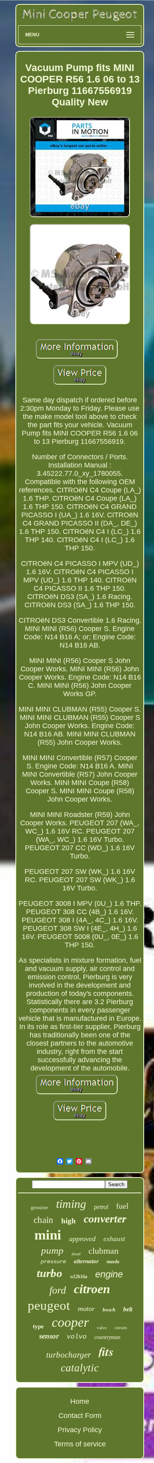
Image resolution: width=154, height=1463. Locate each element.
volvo (76, 1337)
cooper (70, 1322)
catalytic (80, 1368)
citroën (121, 1327)
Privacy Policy (80, 1430)
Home (79, 1401)
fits (106, 1351)
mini (47, 1235)
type (38, 1326)
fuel (122, 1206)
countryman (107, 1337)
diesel (76, 1254)
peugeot (49, 1305)
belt (127, 1309)
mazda (113, 1261)
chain (43, 1220)
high (68, 1221)
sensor (49, 1336)
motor (86, 1309)
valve (102, 1327)
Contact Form (79, 1416)
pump (52, 1250)
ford (57, 1290)
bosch (109, 1310)
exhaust (114, 1239)
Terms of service (80, 1444)
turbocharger (68, 1355)
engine (109, 1274)
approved (82, 1239)
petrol (101, 1207)
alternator (86, 1261)
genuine (39, 1207)
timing (71, 1203)
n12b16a (78, 1276)
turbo (49, 1273)
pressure (53, 1261)
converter (105, 1219)
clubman (103, 1251)
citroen (92, 1289)
